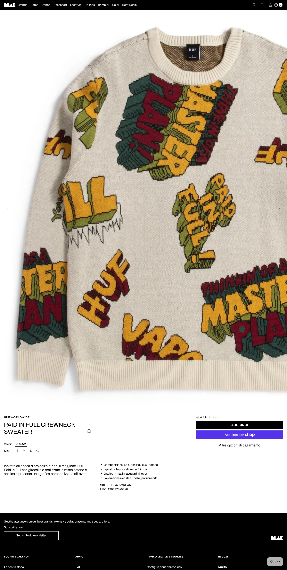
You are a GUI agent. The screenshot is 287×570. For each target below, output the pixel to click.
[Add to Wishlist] (88, 431)
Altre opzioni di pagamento (239, 445)
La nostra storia (14, 567)
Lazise (222, 566)
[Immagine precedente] (7, 209)
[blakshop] (10, 5)
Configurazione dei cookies (164, 567)
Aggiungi (239, 425)
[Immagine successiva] (279, 209)
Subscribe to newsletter (31, 535)
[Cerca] (252, 5)
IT (246, 5)
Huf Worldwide (16, 417)
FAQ (78, 567)
